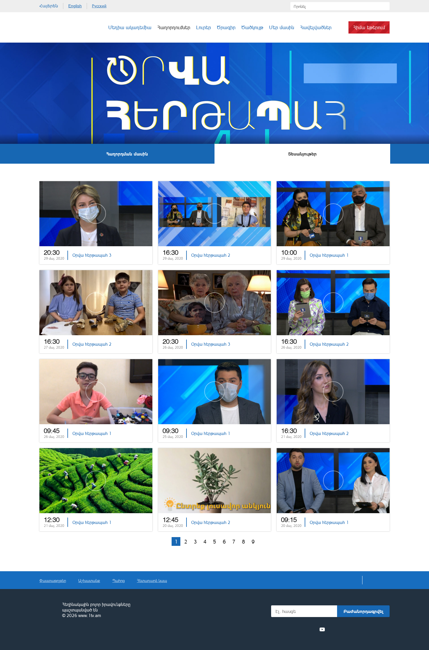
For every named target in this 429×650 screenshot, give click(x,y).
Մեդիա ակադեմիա (129, 27)
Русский (99, 5)
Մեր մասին (281, 27)
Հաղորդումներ (173, 27)
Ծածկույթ (252, 27)
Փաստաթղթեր (52, 580)
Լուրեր (203, 27)
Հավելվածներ (316, 27)
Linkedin (301, 629)
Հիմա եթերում (369, 27)
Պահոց (118, 580)
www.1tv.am (89, 615)
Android (376, 629)
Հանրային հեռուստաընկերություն (48, 610)
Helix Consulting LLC (64, 634)
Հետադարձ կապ (152, 580)
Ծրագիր (226, 27)
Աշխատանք (89, 580)
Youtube (322, 629)
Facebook (281, 629)
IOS (344, 629)
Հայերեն (48, 5)
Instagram (311, 629)
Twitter (290, 629)
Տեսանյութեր (302, 154)
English (75, 6)
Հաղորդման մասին (127, 154)
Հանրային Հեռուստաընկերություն (61, 27)
